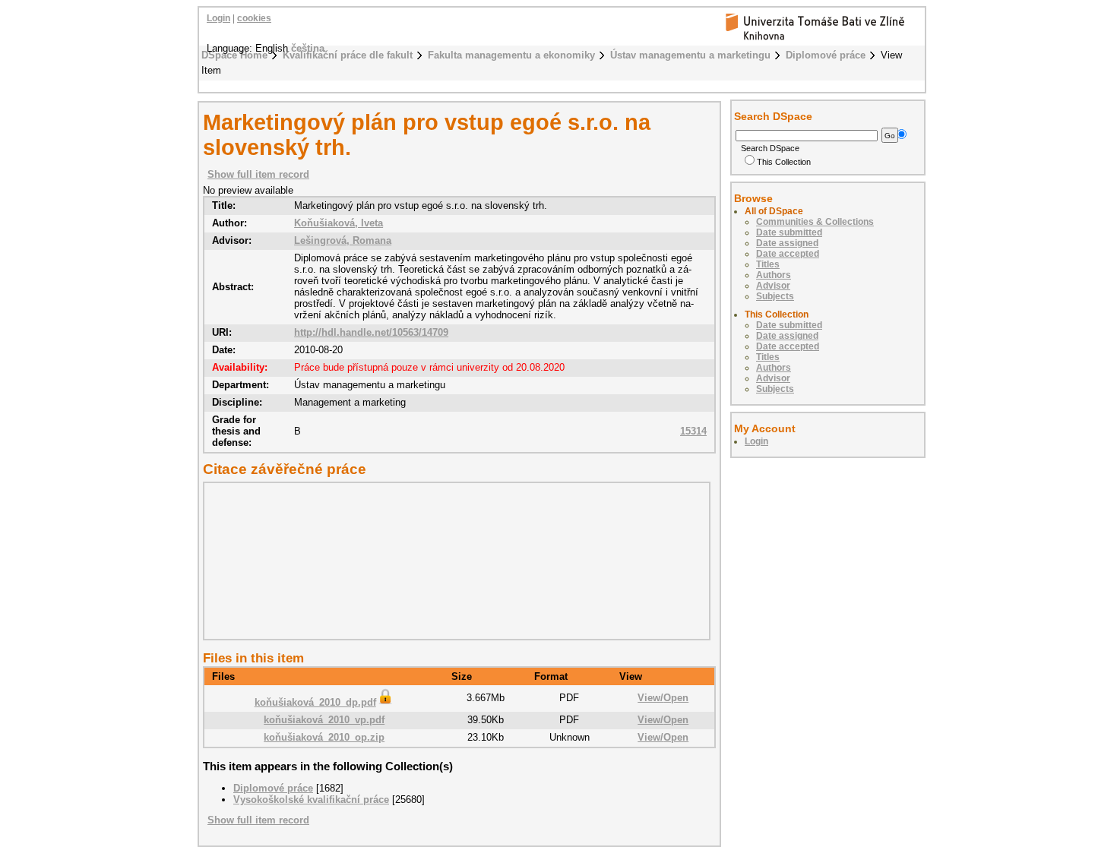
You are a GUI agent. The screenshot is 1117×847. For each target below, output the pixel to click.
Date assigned (787, 243)
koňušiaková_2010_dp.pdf (315, 702)
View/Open (663, 697)
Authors (773, 275)
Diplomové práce (825, 55)
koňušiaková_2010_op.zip (324, 737)
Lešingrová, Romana (342, 240)
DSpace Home (234, 55)
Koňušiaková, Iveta (338, 223)
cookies (254, 18)
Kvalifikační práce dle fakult (348, 55)
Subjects (775, 296)
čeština (307, 48)
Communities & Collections (815, 221)
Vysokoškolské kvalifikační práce (311, 799)
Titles (768, 264)
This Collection (784, 161)
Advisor (773, 285)
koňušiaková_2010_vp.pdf (324, 719)
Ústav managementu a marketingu (690, 55)
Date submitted (789, 232)
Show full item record (258, 174)
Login (218, 18)
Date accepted (787, 253)
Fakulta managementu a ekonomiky (511, 55)
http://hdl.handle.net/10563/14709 (371, 332)
